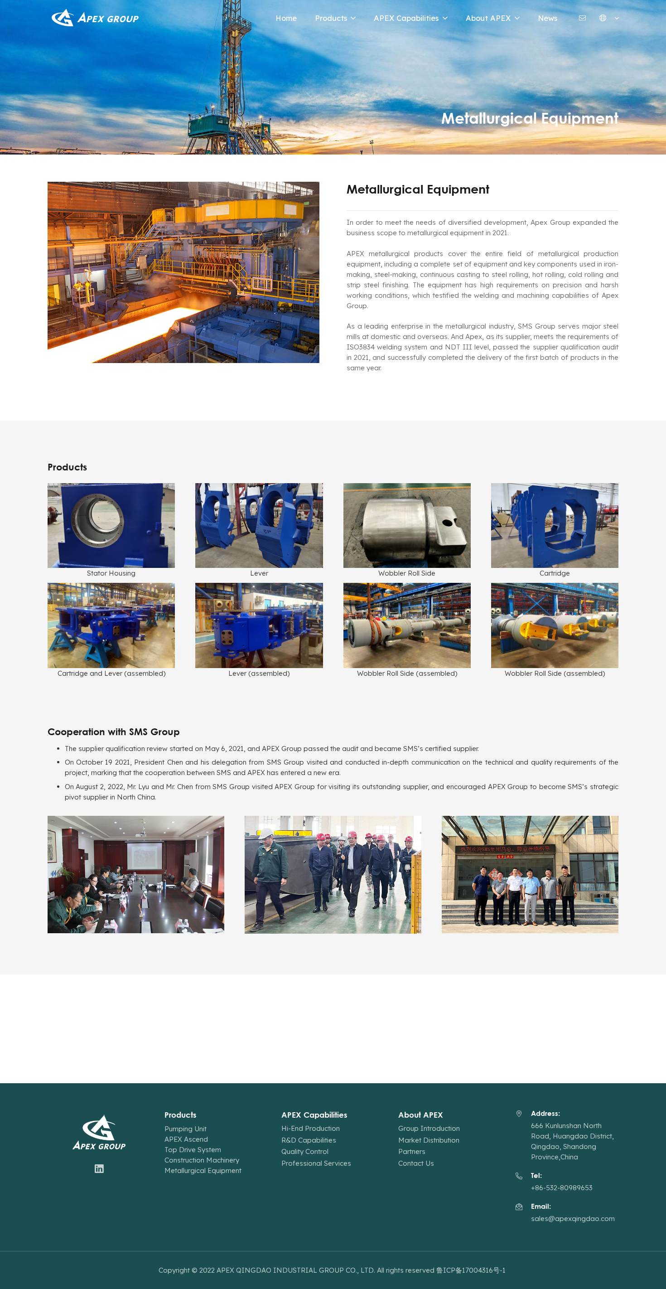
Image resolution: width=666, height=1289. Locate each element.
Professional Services (316, 1163)
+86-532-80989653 (562, 1187)
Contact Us (416, 1163)
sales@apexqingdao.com (573, 1218)
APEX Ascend (186, 1139)
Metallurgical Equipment (202, 1170)
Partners (411, 1151)
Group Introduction (429, 1128)
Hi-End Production (310, 1128)
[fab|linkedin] (99, 1169)
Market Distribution (428, 1140)
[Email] (582, 18)
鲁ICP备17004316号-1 (471, 1270)
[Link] (96, 18)
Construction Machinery (201, 1160)
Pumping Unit (185, 1128)
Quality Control (304, 1151)
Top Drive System (192, 1149)
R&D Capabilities (308, 1140)
